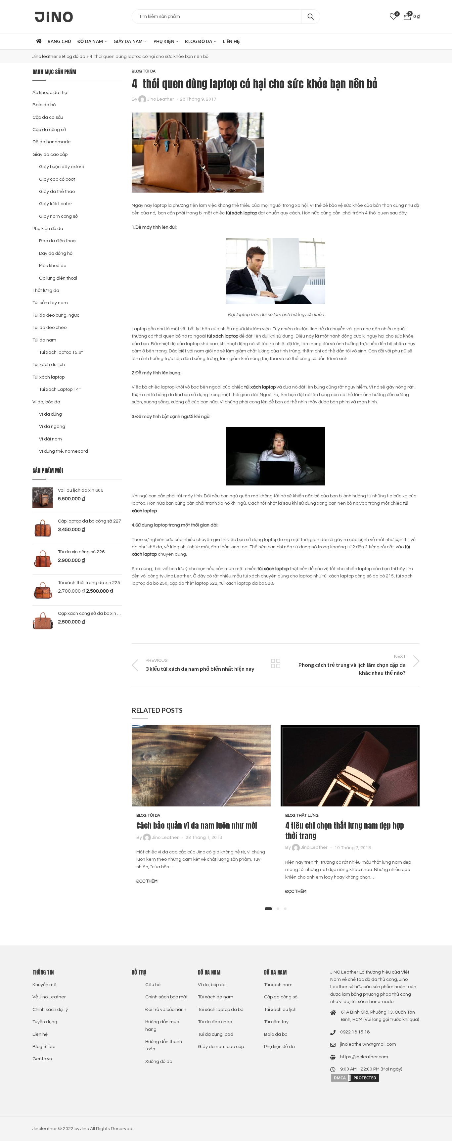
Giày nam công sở (58, 216)
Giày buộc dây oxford (61, 166)
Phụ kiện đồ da (47, 228)
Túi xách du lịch (48, 364)
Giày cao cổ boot (57, 179)
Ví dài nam (50, 439)
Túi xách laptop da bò (220, 1009)
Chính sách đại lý (50, 1009)
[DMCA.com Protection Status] (355, 1077)
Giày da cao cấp (50, 154)
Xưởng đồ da (158, 1061)
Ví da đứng (50, 414)
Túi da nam (44, 340)
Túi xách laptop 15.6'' (61, 352)
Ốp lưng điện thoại (58, 278)
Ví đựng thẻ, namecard (63, 451)
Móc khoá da (53, 265)
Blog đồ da (73, 56)
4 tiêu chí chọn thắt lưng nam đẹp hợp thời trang (344, 830)
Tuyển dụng (44, 1022)
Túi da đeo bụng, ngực (55, 315)
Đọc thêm (147, 881)
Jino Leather (160, 99)
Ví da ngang (52, 426)
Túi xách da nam (215, 997)
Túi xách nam (278, 984)
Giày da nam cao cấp (221, 1046)
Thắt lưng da (45, 290)
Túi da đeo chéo (49, 327)
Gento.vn (42, 1059)
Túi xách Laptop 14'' (60, 389)
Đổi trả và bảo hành (165, 1009)
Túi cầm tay (276, 1022)
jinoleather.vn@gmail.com (368, 1044)
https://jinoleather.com (364, 1057)
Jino (84, 1128)
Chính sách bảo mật (166, 997)
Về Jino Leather (49, 997)
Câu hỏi (153, 984)
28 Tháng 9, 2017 (198, 99)
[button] (268, 909)
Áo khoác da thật (50, 92)
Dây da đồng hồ (55, 253)
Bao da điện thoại (57, 241)
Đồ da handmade (51, 142)
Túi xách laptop (48, 377)
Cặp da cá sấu (47, 117)
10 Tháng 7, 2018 (353, 847)
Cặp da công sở (49, 129)
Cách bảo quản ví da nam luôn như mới (196, 825)
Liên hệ (40, 1034)
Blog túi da (144, 71)
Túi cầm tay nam (50, 302)
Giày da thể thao (57, 191)
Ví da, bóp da (46, 402)
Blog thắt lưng (302, 815)
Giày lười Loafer (55, 204)
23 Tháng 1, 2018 (204, 837)
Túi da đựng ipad (215, 1034)
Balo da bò (44, 105)
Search (310, 16)
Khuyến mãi (45, 984)
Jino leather (45, 56)
